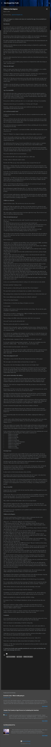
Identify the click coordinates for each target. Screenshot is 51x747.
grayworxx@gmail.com (17, 14)
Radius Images (28, 743)
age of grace (19, 656)
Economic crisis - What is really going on (13, 695)
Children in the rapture (28, 656)
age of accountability (11, 656)
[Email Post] (6, 654)
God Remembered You (9, 725)
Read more (45, 706)
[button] (47, 9)
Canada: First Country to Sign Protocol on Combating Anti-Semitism (21, 710)
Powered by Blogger (26, 741)
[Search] (49, 3)
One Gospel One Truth (11, 3)
